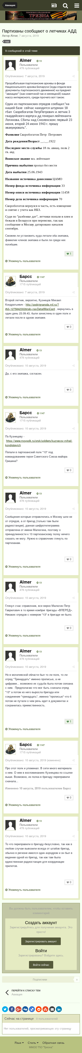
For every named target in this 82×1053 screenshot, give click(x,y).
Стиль (32, 1042)
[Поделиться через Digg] (25, 1009)
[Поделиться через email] (52, 1009)
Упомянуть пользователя (24, 261)
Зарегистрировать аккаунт (41, 941)
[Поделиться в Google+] (18, 1009)
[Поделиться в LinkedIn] (59, 1009)
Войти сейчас (41, 964)
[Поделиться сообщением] (73, 76)
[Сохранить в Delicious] (32, 1009)
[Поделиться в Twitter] (5, 1009)
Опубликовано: (25, 76)
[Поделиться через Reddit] (39, 1009)
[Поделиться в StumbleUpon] (45, 1009)
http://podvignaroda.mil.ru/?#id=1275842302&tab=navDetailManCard (32, 306)
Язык (18, 1042)
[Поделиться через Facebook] (12, 1009)
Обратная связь (53, 1042)
